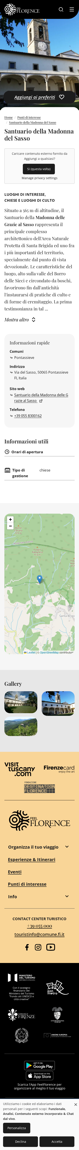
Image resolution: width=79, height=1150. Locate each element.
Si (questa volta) (38, 169)
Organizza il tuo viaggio (33, 847)
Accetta (57, 1141)
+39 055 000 (39, 925)
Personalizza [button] (16, 1128)
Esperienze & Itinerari (31, 859)
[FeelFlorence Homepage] (22, 9)
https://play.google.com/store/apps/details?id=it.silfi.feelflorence (39, 1065)
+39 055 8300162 (28, 415)
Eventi (15, 872)
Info (12, 897)
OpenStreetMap (49, 652)
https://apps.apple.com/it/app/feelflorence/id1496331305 (39, 1075)
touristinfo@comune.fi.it (39, 934)
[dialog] (39, 1125)
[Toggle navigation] (72, 9)
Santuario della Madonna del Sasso (32, 122)
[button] (39, 579)
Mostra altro (16, 319)
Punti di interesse (29, 117)
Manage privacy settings (39, 178)
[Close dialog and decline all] (75, 1102)
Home (8, 117)
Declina (20, 1141)
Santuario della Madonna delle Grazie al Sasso (41, 397)
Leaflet (31, 652)
